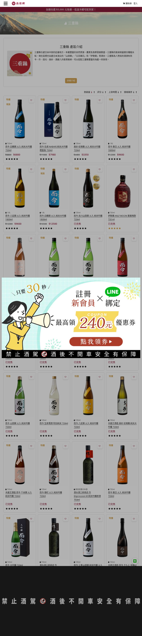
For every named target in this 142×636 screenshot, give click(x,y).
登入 (136, 3)
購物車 (129, 3)
